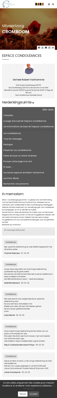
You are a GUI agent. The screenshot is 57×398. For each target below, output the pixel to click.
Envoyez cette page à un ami (17, 161)
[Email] (46, 47)
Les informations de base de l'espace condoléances (28, 126)
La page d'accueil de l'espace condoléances (24, 121)
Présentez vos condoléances (17, 150)
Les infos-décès (11, 178)
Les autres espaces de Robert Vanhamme (23, 172)
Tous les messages (12, 138)
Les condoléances (12, 133)
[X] (42, 47)
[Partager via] (52, 47)
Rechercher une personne (16, 183)
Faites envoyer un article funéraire (20, 155)
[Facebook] (39, 47)
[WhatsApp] (49, 47)
